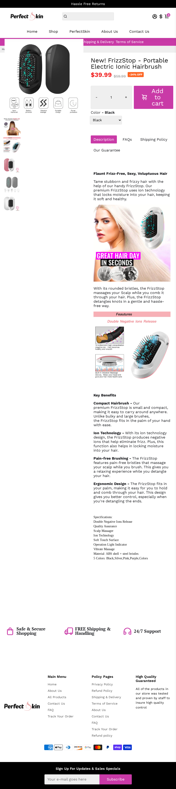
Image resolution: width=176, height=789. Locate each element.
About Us (109, 31)
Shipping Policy (153, 139)
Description (104, 139)
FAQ (51, 710)
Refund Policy (102, 690)
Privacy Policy (102, 684)
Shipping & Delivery (98, 42)
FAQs (127, 139)
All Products (57, 697)
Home (32, 31)
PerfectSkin (79, 31)
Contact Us (139, 31)
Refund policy (102, 735)
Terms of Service (130, 42)
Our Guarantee (107, 150)
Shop (53, 31)
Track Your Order (61, 716)
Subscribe (115, 779)
